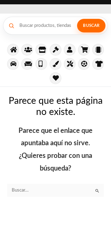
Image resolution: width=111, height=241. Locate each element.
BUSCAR (91, 26)
